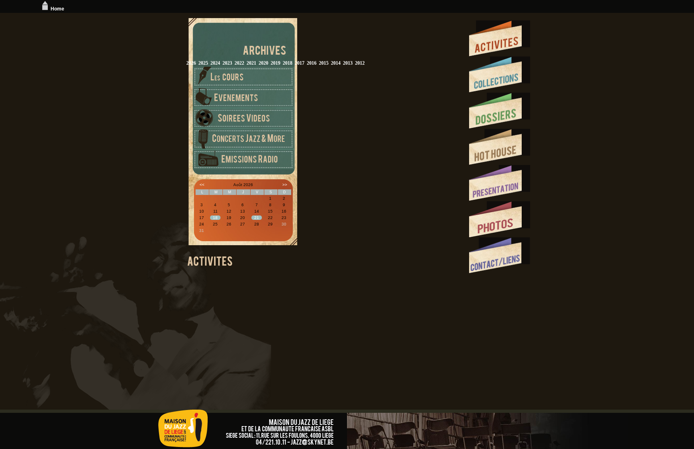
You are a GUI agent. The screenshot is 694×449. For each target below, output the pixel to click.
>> (284, 184)
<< (202, 184)
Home (57, 9)
